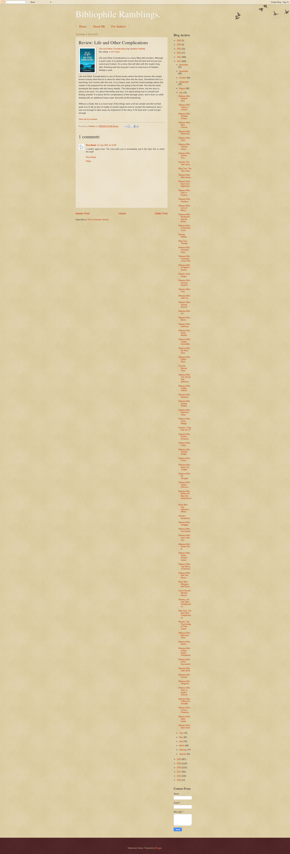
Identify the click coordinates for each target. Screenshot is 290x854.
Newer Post (83, 213)
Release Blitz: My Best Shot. (185, 350)
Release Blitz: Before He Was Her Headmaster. (185, 496)
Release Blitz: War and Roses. (185, 575)
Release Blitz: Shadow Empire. (185, 116)
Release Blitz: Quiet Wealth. (185, 332)
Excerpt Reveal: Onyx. (183, 368)
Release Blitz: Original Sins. (185, 98)
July (181, 93)
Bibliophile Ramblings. (118, 14)
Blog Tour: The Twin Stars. (185, 169)
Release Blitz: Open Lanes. (185, 718)
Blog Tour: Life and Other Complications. (185, 614)
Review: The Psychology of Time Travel (185, 625)
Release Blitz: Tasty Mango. (185, 421)
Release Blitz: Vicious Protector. (185, 710)
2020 (179, 759)
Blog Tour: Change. (183, 242)
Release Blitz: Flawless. (185, 200)
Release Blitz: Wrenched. (185, 132)
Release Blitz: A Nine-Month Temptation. (185, 651)
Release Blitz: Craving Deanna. (185, 282)
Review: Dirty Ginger (184, 275)
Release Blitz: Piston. (185, 459)
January (183, 754)
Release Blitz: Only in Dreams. (185, 192)
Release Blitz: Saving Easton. (185, 304)
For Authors (118, 26)
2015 (179, 780)
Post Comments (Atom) (98, 219)
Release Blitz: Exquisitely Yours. (185, 228)
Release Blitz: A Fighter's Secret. (185, 267)
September (184, 82)
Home (83, 26)
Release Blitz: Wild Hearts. (185, 176)
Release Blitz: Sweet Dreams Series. (185, 556)
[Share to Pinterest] (137, 126)
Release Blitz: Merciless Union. (185, 412)
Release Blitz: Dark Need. (185, 726)
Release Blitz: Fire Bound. (185, 530)
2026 (179, 40)
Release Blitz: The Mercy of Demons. (185, 566)
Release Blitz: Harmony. (185, 325)
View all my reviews (88, 119)
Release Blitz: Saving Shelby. (185, 403)
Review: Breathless (184, 517)
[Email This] (126, 126)
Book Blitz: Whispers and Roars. (184, 584)
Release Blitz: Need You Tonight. (185, 467)
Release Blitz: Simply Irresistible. (185, 341)
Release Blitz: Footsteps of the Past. (185, 258)
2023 (179, 53)
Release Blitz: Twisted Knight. (185, 451)
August (182, 88)
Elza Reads (91, 145)
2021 (179, 61)
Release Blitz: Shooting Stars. (185, 249)
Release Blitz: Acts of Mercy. (185, 208)
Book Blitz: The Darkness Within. (184, 508)
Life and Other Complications (113, 49)
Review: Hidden (183, 235)
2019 (179, 763)
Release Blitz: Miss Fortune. (185, 124)
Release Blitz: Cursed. (185, 676)
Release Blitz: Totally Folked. (185, 388)
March (182, 745)
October (183, 78)
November (183, 71)
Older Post (161, 213)
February (183, 750)
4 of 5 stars (114, 52)
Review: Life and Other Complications (185, 603)
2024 (179, 49)
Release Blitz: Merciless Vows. (185, 635)
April (181, 741)
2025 (179, 44)
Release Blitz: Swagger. (185, 523)
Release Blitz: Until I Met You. (185, 537)
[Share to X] (131, 126)
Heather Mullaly (137, 49)
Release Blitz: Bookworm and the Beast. (185, 218)
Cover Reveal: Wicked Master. (185, 593)
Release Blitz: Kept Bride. (185, 669)
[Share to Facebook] (134, 126)
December (183, 65)
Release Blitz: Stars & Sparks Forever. (185, 691)
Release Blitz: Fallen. (185, 444)
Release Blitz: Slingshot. (185, 682)
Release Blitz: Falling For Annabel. (185, 701)
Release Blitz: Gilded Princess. (185, 484)
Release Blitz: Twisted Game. (185, 146)
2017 (179, 772)
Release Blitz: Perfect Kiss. (185, 155)
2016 (179, 776)
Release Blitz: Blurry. (185, 318)
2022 (179, 57)
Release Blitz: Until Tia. (185, 297)
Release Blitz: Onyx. (185, 139)
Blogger (158, 848)
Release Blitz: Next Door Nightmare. (185, 183)
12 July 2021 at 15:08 (106, 145)
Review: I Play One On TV (185, 429)
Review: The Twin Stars (184, 163)
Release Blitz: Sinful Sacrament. (185, 661)
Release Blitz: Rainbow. (185, 396)
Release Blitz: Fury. (185, 290)
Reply (88, 161)
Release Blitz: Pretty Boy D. (185, 546)
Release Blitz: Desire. (185, 643)
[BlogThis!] (128, 126)
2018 (179, 767)
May (181, 737)
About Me (99, 26)
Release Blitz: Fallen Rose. (185, 359)
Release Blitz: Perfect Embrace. (185, 436)
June (181, 733)
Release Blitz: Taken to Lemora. (185, 107)
